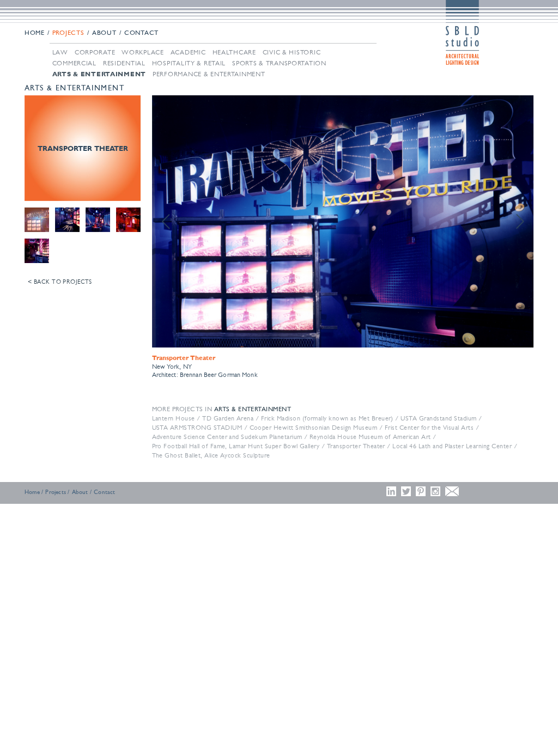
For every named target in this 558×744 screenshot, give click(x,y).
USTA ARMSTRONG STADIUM (197, 427)
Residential (124, 63)
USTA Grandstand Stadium (438, 418)
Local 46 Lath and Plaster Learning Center (452, 446)
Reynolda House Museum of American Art (370, 437)
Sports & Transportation (279, 63)
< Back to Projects (60, 281)
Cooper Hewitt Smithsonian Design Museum (314, 427)
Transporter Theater (356, 446)
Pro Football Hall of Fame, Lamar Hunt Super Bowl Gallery (236, 446)
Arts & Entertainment (99, 74)
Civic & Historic (292, 52)
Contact (141, 33)
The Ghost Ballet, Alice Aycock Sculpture (211, 455)
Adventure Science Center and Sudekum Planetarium (227, 437)
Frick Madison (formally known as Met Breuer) (327, 418)
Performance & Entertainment (209, 74)
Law (60, 52)
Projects (68, 33)
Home (35, 33)
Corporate (95, 52)
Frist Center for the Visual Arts (429, 427)
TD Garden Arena (227, 418)
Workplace (142, 52)
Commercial (74, 63)
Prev (166, 221)
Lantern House (173, 418)
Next (519, 221)
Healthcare (234, 52)
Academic (188, 52)
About (104, 33)
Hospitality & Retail (189, 63)
